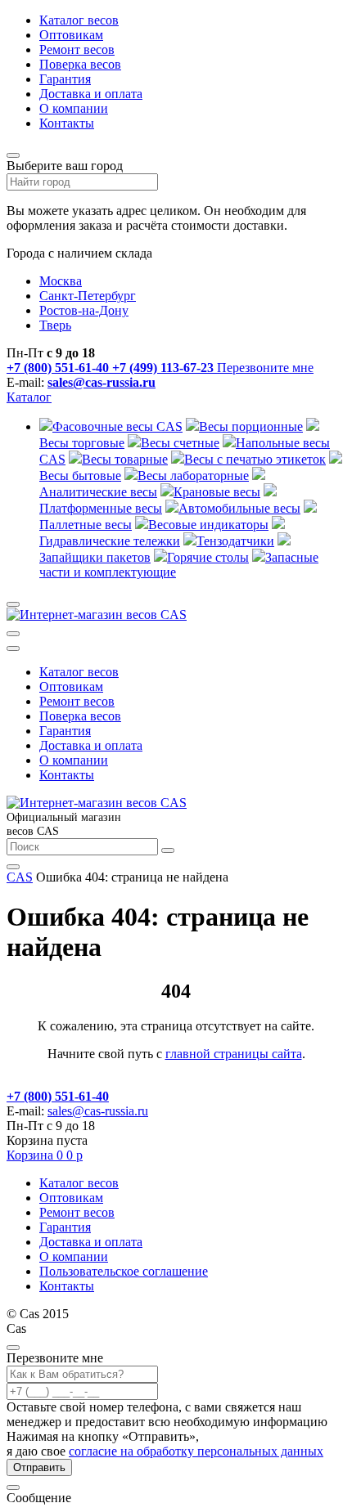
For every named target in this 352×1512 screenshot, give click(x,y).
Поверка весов (80, 64)
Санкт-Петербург (87, 296)
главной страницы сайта (233, 1054)
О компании (73, 108)
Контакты (66, 123)
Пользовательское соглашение (123, 1271)
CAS (20, 877)
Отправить (39, 1467)
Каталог (29, 397)
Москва (60, 281)
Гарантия (65, 79)
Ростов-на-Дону (84, 310)
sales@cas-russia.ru (101, 382)
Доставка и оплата (90, 94)
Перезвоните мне (265, 368)
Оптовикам (71, 35)
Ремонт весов (77, 49)
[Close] (13, 1347)
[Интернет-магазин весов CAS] (97, 614)
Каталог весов (79, 20)
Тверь (55, 325)
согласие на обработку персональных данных (196, 1451)
